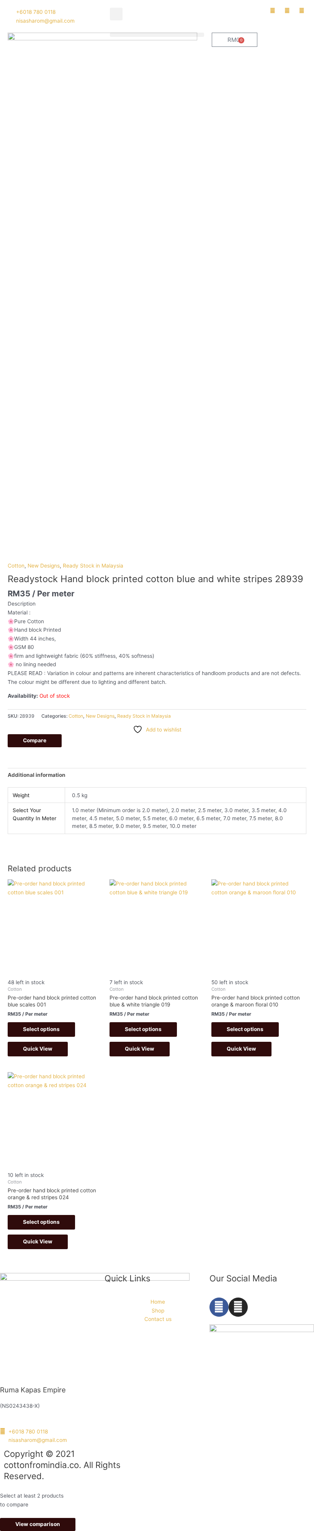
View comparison (37, 1524)
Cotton (16, 566)
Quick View (37, 1049)
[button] (116, 14)
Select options (41, 1029)
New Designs (44, 566)
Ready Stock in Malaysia (93, 566)
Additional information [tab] (36, 775)
